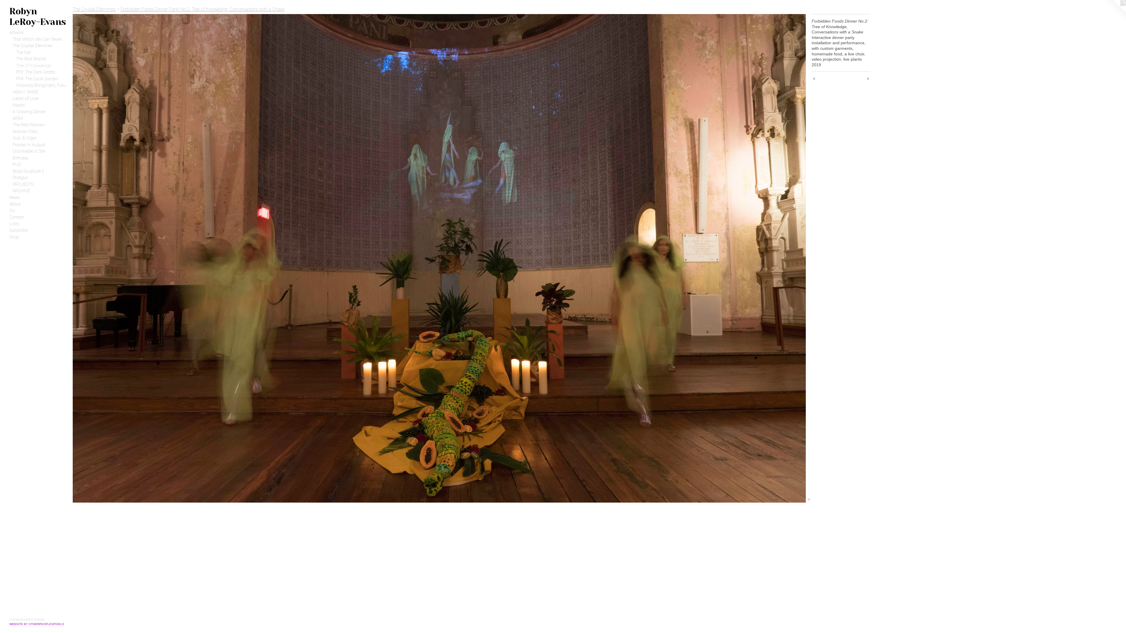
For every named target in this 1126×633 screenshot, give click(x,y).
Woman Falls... (26, 131)
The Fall (23, 52)
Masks (19, 105)
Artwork (16, 32)
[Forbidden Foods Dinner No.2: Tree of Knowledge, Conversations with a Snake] (439, 258)
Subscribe (18, 230)
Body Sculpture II (28, 171)
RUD (17, 164)
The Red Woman (29, 124)
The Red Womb (31, 59)
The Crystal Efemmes (32, 45)
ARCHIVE (21, 190)
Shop (14, 237)
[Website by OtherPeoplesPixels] (1114, 11)
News (14, 197)
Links (14, 224)
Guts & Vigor (24, 138)
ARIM (18, 118)
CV (12, 210)
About (15, 204)
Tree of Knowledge (33, 65)
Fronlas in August (29, 144)
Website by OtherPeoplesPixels (36, 624)
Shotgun (20, 177)
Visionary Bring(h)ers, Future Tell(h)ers (42, 85)
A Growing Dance (29, 111)
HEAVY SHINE (25, 92)
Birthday (20, 158)
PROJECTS (23, 184)
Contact (16, 217)
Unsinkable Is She (29, 151)
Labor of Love (26, 98)
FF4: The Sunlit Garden (37, 78)
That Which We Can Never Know (40, 39)
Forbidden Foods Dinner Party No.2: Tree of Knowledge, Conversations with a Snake (202, 9)
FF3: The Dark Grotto (35, 72)
